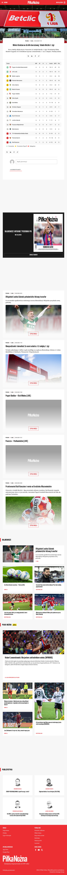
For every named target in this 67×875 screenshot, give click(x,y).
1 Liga (31, 41)
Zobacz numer (33, 255)
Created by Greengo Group (57, 872)
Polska (27, 41)
